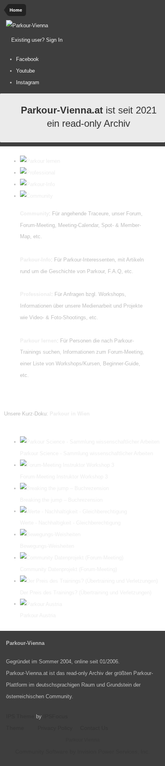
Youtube (25, 71)
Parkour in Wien (70, 414)
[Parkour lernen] (40, 161)
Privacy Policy (55, 728)
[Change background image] (83, 40)
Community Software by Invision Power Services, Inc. (82, 751)
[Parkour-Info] (37, 184)
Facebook (27, 59)
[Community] (36, 196)
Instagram (27, 82)
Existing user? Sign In (38, 40)
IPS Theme (20, 716)
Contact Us (94, 728)
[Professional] (37, 173)
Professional (35, 294)
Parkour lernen (38, 341)
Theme (16, 728)
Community (34, 214)
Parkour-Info (35, 260)
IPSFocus (55, 716)
